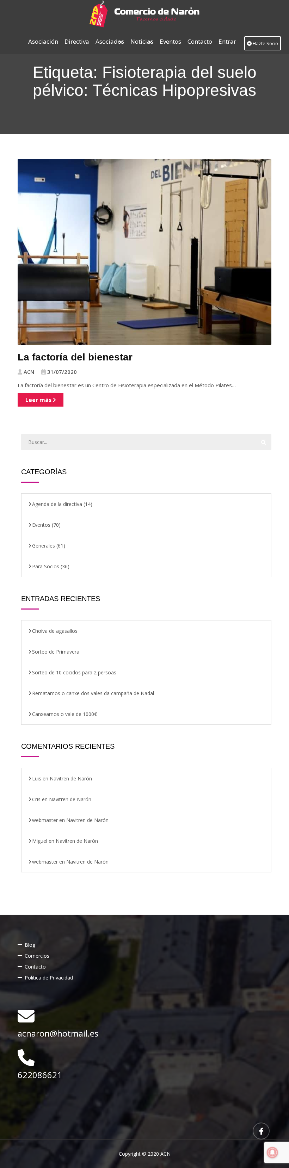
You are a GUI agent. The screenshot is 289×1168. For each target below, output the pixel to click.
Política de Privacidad (49, 977)
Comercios (37, 955)
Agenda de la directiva (57, 504)
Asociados (110, 41)
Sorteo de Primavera (55, 651)
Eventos (170, 41)
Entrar (227, 41)
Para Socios (45, 566)
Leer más (39, 400)
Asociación (43, 41)
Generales (43, 545)
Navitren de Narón (71, 778)
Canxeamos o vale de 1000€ (64, 714)
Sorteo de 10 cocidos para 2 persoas (74, 672)
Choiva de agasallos (55, 631)
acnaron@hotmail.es (58, 1033)
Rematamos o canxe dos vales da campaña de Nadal (93, 693)
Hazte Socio (265, 43)
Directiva (76, 41)
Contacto (199, 41)
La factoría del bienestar (75, 357)
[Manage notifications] (272, 1152)
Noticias (141, 41)
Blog (30, 944)
